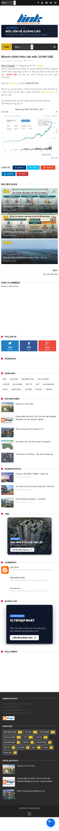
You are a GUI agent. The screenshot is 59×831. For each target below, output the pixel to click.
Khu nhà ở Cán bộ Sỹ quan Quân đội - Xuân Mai (35, 486)
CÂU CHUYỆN (43, 379)
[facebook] (38, 3)
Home (6, 47)
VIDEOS (49, 389)
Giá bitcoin (13, 83)
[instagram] (46, 3)
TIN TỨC (30, 61)
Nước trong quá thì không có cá (29, 429)
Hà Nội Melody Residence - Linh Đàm (30, 499)
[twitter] (51, 3)
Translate (39, 66)
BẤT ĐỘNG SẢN (28, 379)
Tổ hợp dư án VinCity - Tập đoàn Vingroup (34, 454)
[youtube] (42, 3)
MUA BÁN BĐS (48, 384)
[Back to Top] (29, 814)
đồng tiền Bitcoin (48, 92)
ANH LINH (14, 379)
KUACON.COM (34, 808)
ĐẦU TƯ (29, 384)
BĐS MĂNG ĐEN (17, 578)
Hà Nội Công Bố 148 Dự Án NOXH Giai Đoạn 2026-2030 (27, 232)
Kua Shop (14, 567)
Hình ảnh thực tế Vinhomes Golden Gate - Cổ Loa (25, 257)
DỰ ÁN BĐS (17, 384)
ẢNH (4, 379)
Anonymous (15, 588)
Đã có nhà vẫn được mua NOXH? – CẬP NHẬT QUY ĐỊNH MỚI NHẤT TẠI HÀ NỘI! (28, 205)
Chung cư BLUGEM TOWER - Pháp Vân (32, 474)
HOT (5, 217)
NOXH (6, 191)
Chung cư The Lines (24, 404)
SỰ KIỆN (28, 389)
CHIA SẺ (6, 384)
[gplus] (55, 3)
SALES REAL (16, 389)
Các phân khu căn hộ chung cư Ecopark (33, 441)
